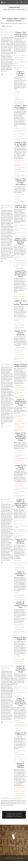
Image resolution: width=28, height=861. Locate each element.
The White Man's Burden (19, 659)
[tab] (14, 26)
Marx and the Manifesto (19, 595)
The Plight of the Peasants (20, 347)
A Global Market (17, 657)
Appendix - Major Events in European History (11, 798)
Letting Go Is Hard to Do (19, 759)
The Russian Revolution (19, 690)
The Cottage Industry (19, 460)
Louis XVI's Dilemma (18, 485)
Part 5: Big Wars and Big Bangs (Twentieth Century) (7, 668)
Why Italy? (16, 95)
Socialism (16, 593)
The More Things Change (20, 795)
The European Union (18, 793)
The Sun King (17, 322)
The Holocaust (17, 730)
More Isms (16, 533)
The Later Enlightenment (19, 427)
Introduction (3, 29)
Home (4, 9)
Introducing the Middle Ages (20, 55)
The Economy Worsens (19, 761)
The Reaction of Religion (19, 389)
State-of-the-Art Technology (20, 562)
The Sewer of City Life (19, 567)
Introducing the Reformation (20, 128)
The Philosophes (18, 418)
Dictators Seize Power (19, 722)
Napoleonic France (18, 523)
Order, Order (17, 199)
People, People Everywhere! (20, 458)
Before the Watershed (19, 624)
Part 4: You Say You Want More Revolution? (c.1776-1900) (7, 501)
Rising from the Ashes (19, 754)
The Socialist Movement (19, 597)
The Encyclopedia (18, 421)
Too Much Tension (18, 663)
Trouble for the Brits (18, 483)
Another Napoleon (18, 629)
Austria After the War (18, 350)
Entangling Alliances (18, 661)
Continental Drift (17, 720)
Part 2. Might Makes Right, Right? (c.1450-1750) (7, 207)
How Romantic (17, 569)
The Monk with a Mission (19, 134)
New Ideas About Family (19, 599)
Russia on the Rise (18, 354)
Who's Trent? (17, 196)
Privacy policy (20, 858)
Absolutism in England (19, 325)
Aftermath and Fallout (19, 298)
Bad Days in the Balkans (19, 791)
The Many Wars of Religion (20, 260)
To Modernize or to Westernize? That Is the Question (19, 358)
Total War (16, 728)
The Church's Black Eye (19, 65)
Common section (11, 9)
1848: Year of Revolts (19, 627)
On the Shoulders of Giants (20, 387)
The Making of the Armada (20, 236)
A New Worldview (18, 385)
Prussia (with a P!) (18, 352)
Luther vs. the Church (19, 136)
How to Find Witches (18, 268)
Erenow (7, 858)
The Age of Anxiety (18, 696)
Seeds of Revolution (18, 450)
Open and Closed (18, 452)
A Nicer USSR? (17, 756)
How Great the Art (18, 99)
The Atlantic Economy (19, 463)
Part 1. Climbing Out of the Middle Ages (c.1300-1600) (7, 34)
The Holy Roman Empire (19, 294)
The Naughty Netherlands (20, 262)
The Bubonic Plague (18, 57)
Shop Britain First (18, 560)
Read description (8, 26)
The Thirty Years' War (19, 296)
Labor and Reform (18, 565)
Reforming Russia (18, 635)
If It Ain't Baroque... (18, 361)
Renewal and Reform (19, 194)
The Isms (16, 97)
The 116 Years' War (18, 59)
